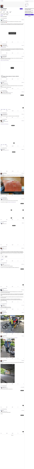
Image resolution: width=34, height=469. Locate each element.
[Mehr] (23, 88)
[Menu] (23, 8)
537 (3, 12)
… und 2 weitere (9, 109)
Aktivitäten (2, 14)
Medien (4, 14)
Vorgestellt (7, 14)
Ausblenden (13, 125)
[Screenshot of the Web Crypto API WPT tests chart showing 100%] (12, 33)
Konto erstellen (29, 14)
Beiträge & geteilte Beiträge (4, 16)
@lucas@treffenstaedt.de (3, 9)
